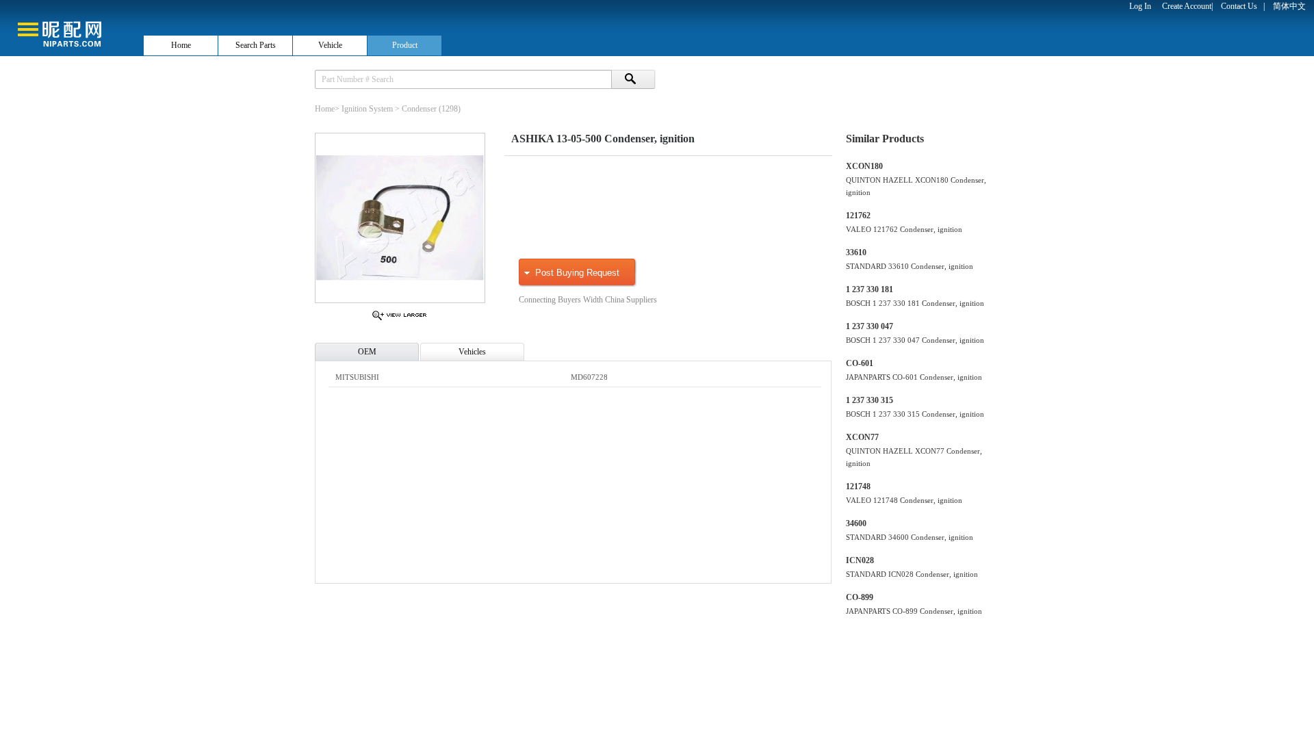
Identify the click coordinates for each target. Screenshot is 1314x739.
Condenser (419, 109)
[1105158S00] (399, 319)
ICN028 (860, 560)
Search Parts (255, 45)
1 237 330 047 (869, 326)
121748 (858, 486)
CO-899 (859, 597)
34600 (856, 523)
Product (404, 45)
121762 (858, 215)
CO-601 (859, 363)
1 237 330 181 (869, 289)
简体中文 (1289, 6)
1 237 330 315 (869, 400)
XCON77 (862, 437)
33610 (856, 252)
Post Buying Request (577, 273)
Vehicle (330, 45)
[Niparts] (71, 27)
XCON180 (864, 166)
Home (181, 45)
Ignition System (367, 109)
